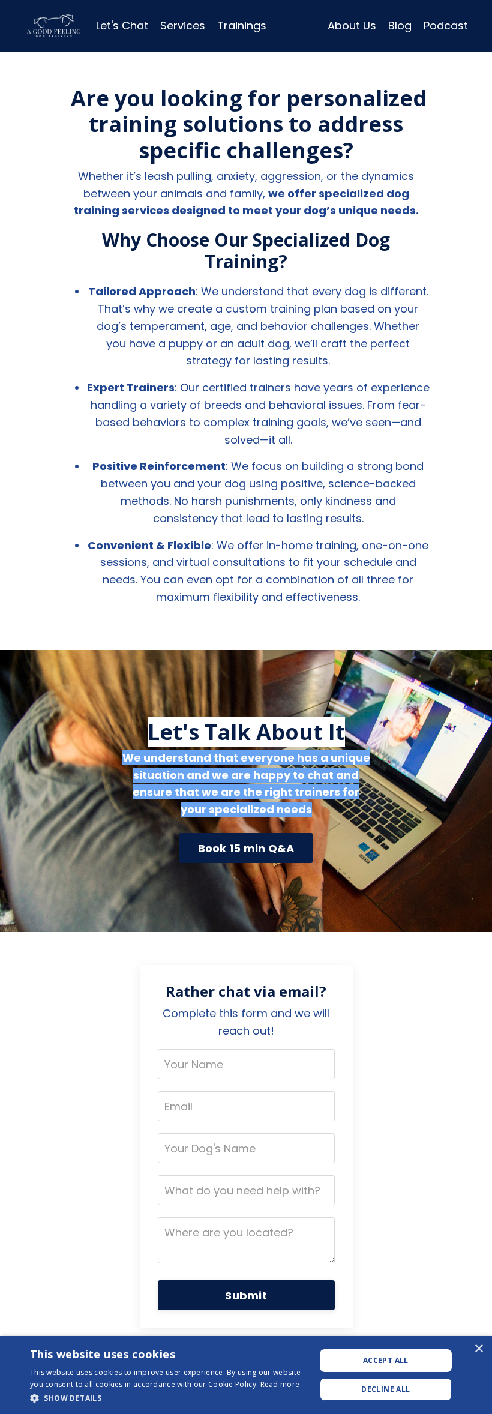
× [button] (478, 1348)
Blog (400, 25)
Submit (246, 1295)
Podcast (446, 25)
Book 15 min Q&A (246, 848)
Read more (280, 1384)
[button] (168, 1398)
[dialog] (246, 1375)
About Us (352, 25)
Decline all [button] (385, 1389)
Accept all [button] (386, 1360)
